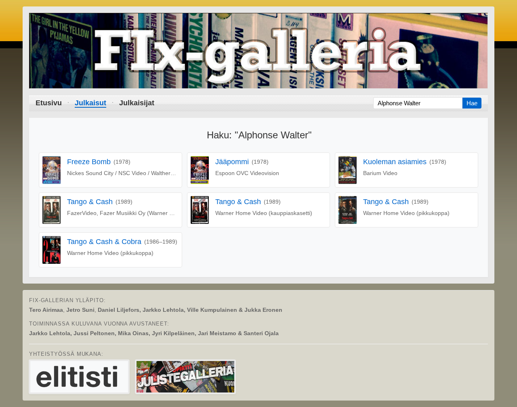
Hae (472, 103)
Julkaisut (90, 103)
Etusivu (49, 103)
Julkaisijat (136, 103)
